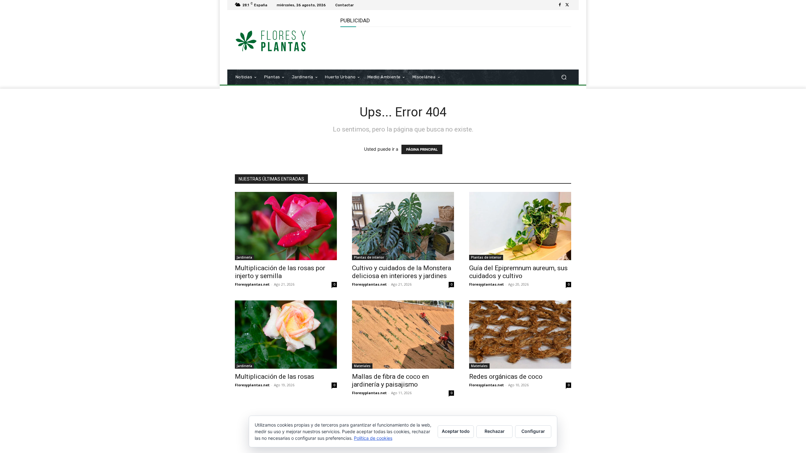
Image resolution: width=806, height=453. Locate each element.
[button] (563, 77)
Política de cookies (373, 438)
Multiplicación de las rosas (274, 376)
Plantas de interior (369, 257)
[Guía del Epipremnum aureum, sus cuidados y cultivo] (520, 226)
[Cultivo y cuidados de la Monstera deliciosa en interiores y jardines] (403, 226)
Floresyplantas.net (252, 284)
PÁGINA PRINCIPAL (422, 149)
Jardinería (244, 257)
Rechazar (495, 431)
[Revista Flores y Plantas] (280, 40)
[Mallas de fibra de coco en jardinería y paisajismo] (403, 334)
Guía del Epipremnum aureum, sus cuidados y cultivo (518, 272)
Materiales (362, 366)
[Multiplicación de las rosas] (286, 334)
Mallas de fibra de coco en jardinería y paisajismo (390, 380)
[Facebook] (560, 5)
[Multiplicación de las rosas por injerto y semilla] (286, 226)
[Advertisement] (455, 47)
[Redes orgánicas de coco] (520, 334)
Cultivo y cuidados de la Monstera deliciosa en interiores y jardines (401, 272)
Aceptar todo (456, 431)
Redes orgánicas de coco (505, 376)
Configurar (533, 431)
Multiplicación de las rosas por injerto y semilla (280, 272)
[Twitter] (567, 5)
